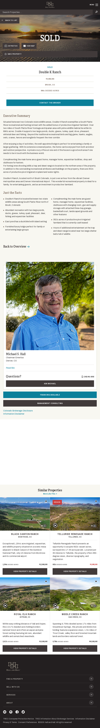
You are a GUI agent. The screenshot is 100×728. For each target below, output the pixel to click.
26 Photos (12, 46)
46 (42, 526)
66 (42, 606)
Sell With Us (13, 687)
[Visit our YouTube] (4, 712)
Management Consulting (50, 403)
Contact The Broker (50, 103)
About (9, 703)
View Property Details (25, 571)
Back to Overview (14, 246)
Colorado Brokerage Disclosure (18, 411)
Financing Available (50, 395)
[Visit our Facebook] (17, 712)
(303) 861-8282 (89, 376)
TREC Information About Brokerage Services (54, 719)
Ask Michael (50, 383)
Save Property (15, 54)
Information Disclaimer (13, 414)
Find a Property (14, 679)
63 (92, 526)
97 (92, 606)
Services (10, 695)
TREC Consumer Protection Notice (18, 719)
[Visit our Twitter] (23, 712)
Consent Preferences (27, 722)
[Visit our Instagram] (10, 712)
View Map (31, 46)
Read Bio (10, 368)
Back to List (11, 20)
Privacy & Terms (10, 722)
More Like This (49, 494)
